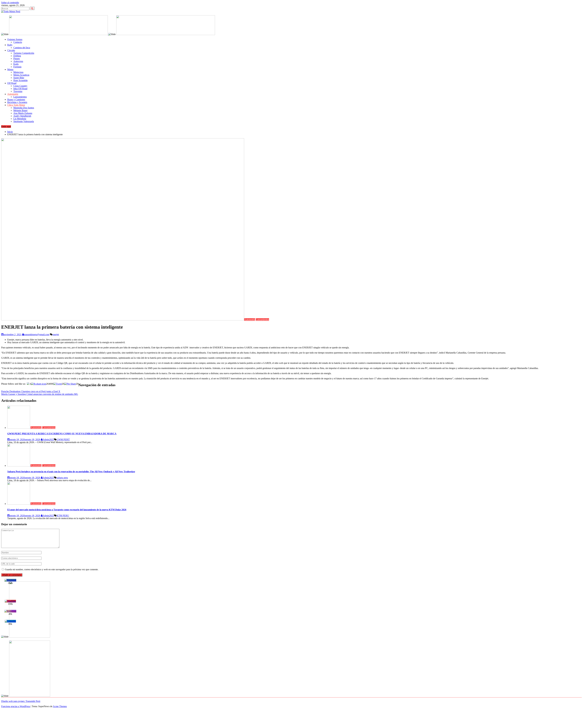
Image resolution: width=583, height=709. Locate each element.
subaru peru (62, 477)
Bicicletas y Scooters (17, 102)
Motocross (18, 72)
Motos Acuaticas (21, 75)
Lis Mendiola (19, 118)
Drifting (17, 55)
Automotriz (12, 94)
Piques (16, 58)
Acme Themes (60, 706)
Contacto (17, 42)
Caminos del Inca (21, 47)
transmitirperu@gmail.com (36, 334)
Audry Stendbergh (22, 116)
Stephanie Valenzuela (23, 121)
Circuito (11, 50)
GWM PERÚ (63, 439)
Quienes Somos (14, 39)
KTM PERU (63, 515)
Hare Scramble (20, 80)
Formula (17, 66)
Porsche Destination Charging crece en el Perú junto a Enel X (30, 391)
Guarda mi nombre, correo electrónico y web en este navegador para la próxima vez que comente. (51, 569)
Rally (9, 45)
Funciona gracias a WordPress (15, 706)
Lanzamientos (20, 96)
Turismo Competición (23, 53)
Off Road (11, 83)
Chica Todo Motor (16, 105)
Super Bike (18, 77)
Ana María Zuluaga (22, 113)
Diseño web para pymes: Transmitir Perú (20, 701)
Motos (10, 69)
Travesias (17, 91)
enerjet (56, 334)
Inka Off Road (20, 88)
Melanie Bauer (20, 110)
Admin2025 (48, 439)
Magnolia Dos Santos (23, 107)
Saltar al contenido (10, 2)
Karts (16, 64)
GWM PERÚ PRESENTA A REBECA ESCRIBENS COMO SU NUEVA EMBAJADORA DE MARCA (61, 433)
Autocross (18, 61)
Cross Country (20, 86)
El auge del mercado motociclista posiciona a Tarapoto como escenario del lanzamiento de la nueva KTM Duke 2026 (66, 509)
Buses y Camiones (16, 99)
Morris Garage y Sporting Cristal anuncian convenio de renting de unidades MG (39, 394)
